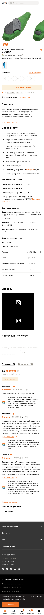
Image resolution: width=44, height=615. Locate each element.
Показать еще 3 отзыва (10, 502)
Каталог (13, 613)
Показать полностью (9, 355)
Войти (39, 613)
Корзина (22, 612)
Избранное (30, 612)
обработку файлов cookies (14, 599)
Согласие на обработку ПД (11, 587)
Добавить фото (26, 97)
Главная (5, 613)
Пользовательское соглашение (12, 584)
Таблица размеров (35, 72)
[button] (41, 3)
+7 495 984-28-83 (8, 555)
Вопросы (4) (25, 364)
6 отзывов (11, 92)
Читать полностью (8, 122)
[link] (3, 8)
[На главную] (4, 3)
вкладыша (30, 170)
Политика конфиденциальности (12, 591)
